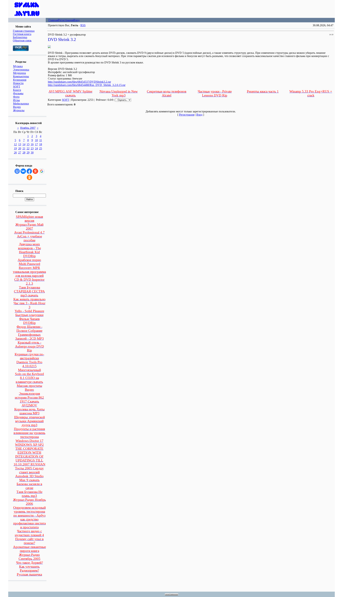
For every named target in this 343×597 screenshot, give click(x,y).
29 (28, 152)
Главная (53, 20)
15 (28, 144)
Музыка (18, 66)
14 (24, 144)
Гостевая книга (22, 34)
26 (15, 152)
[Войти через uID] (17, 171)
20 (19, 148)
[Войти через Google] (41, 171)
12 (15, 144)
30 (32, 152)
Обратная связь (22, 40)
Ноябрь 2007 (28, 127)
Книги (17, 89)
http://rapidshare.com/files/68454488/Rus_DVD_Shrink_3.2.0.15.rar (86, 84)
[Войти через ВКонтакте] (23, 171)
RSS (83, 25)
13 (19, 144)
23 (32, 148)
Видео (17, 106)
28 (24, 152)
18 (40, 144)
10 (36, 140)
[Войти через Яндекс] (35, 171)
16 (32, 144)
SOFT (16, 86)
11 (40, 140)
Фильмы (18, 93)
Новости (18, 83)
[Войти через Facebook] (29, 171)
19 (15, 148)
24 (36, 148)
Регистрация (65, 20)
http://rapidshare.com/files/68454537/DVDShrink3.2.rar (79, 81)
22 (28, 148)
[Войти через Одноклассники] (29, 177)
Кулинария (19, 79)
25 (40, 148)
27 (19, 152)
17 (36, 144)
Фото (16, 96)
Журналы (18, 110)
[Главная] (27, 16)
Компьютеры (21, 76)
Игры (16, 100)
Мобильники (21, 103)
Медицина (19, 73)
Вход (76, 20)
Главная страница (23, 30)
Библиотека (20, 37)
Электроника (21, 69)
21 (24, 148)
